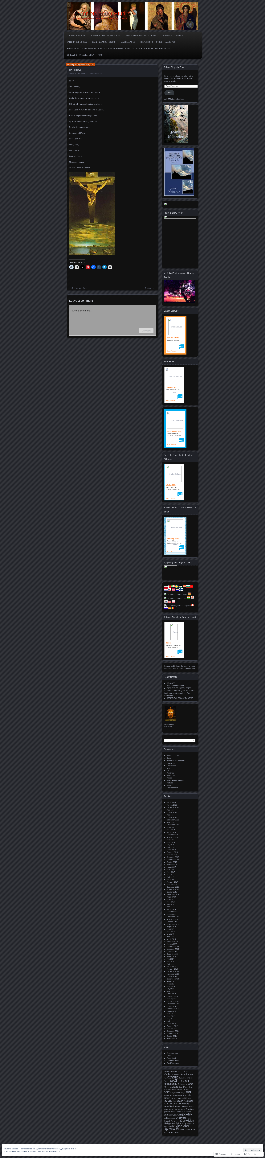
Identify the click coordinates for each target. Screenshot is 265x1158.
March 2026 (171, 802)
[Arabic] (180, 587)
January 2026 (172, 805)
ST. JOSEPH (171, 683)
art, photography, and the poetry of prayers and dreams (100, 18)
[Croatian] (166, 590)
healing (175, 1095)
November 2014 (173, 949)
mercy (180, 1106)
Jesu (189, 1098)
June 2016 (171, 902)
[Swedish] (176, 587)
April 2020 (170, 822)
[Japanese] (192, 598)
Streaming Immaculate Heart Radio (85, 55)
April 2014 (170, 964)
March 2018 (171, 850)
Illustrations (171, 763)
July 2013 (170, 984)
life (168, 770)
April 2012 (170, 1021)
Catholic (171, 1077)
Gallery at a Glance (173, 36)
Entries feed (171, 1058)
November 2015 (173, 919)
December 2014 (173, 947)
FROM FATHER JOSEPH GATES (179, 688)
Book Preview (171, 351)
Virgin (176, 1132)
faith (167, 1092)
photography (169, 1115)
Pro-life (189, 1118)
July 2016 (170, 899)
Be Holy (77, 65)
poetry (187, 1114)
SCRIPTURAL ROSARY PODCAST (180, 698)
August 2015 (171, 927)
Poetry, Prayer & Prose (175, 780)
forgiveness (175, 1093)
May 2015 (170, 934)
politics (167, 1118)
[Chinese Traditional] (191, 587)
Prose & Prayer (170, 1121)
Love (181, 1103)
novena (177, 1109)
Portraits (170, 783)
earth (169, 1089)
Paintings (170, 773)
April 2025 (170, 810)
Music (185, 1107)
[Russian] (166, 609)
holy (184, 1095)
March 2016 (171, 909)
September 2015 (173, 924)
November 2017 (173, 860)
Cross (166, 1087)
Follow (169, 93)
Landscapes (171, 765)
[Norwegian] (169, 602)
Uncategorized (82, 74)
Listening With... (172, 387)
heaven (180, 1095)
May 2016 (170, 904)
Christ (168, 1080)
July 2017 (170, 870)
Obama (183, 1109)
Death (181, 1087)
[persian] (166, 587)
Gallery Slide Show (77, 42)
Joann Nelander (185, 1101)
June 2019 (171, 830)
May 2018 (170, 845)
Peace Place (180, 1112)
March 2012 (171, 1024)
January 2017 (172, 884)
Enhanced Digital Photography (141, 36)
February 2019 (172, 835)
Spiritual (182, 1129)
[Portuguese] (177, 606)
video (171, 1132)
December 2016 (173, 887)
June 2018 (171, 842)
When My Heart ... (174, 539)
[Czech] (169, 590)
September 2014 (173, 954)
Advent (174, 1071)
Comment (146, 331)
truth (193, 1130)
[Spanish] (169, 609)
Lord (175, 1103)
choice (189, 1078)
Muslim (191, 1107)
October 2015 (172, 922)
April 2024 (170, 815)
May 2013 (170, 989)
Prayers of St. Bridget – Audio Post (158, 42)
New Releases (128, 42)
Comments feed (173, 1061)
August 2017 (171, 867)
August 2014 (171, 957)
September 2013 (173, 979)
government (168, 1095)
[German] (189, 594)
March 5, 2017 (88, 65)
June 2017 (171, 872)
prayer (181, 1117)
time (188, 1130)
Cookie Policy (54, 1151)
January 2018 (172, 855)
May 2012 (170, 1019)
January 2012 (172, 1029)
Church (189, 1084)
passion (167, 1112)
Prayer (169, 785)
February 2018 (172, 852)
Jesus (168, 1100)
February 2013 (172, 996)
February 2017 (172, 882)
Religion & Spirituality (175, 1123)
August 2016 (171, 897)
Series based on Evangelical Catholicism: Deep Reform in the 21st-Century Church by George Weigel (119, 48)
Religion (189, 1120)
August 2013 (171, 981)
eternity (179, 1089)
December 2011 (173, 1031)
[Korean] (166, 602)
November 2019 (173, 825)
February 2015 (172, 942)
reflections (180, 1121)
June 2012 (171, 1016)
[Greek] (175, 598)
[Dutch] (177, 590)
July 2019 (170, 827)
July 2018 (170, 840)
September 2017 (173, 865)
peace (173, 1112)
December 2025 (173, 807)
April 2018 (170, 847)
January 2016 (172, 914)
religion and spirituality (176, 1127)
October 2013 (172, 976)
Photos (169, 778)
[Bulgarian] (188, 587)
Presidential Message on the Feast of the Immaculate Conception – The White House (179, 693)
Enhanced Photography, (176, 761)
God (187, 1092)
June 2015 (171, 932)
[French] (175, 594)
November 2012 (173, 1004)
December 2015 (173, 917)
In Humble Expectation (79, 288)
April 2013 (170, 991)
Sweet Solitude (173, 338)
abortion (167, 1072)
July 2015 (170, 929)
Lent (168, 768)
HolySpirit (173, 1098)
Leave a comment (95, 74)
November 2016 (173, 889)
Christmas (181, 1084)
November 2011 (173, 1034)
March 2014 (171, 966)
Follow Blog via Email (174, 67)
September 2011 (173, 1039)
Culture (174, 1086)
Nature (166, 1109)
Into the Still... (171, 485)
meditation (170, 1106)
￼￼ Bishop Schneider (175, 686)
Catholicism (183, 1078)
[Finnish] (181, 590)
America (177, 1075)
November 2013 (173, 974)
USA (165, 1132)
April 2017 (170, 877)
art (192, 1075)
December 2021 (173, 820)
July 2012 (170, 1014)
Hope (179, 1098)
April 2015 (170, 937)
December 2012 (173, 1001)
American (185, 1074)
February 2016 (172, 912)
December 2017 (173, 857)
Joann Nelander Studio (102, 13)
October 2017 (172, 862)
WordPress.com (173, 1063)
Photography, (172, 775)
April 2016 (170, 907)
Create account (172, 1053)
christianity (170, 1083)
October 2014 (172, 952)
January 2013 (172, 999)
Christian (181, 1080)
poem (178, 1114)
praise (172, 1118)
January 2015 (172, 944)
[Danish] (173, 590)
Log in (169, 1056)
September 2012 (173, 1009)
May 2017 (170, 875)
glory (182, 1093)
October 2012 (172, 1006)
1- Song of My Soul (76, 36)
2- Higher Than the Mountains (105, 36)
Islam (184, 1098)
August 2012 (171, 1011)
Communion (149, 288)
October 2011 (172, 1036)
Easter (169, 758)
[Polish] (173, 602)
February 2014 (172, 969)
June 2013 (171, 986)
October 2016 (172, 892)
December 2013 (173, 971)
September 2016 (173, 894)
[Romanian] (172, 609)
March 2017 (171, 880)
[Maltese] (169, 587)
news (171, 1109)
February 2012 (172, 1026)
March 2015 (171, 939)
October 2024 (172, 812)
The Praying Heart (174, 431)
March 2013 (171, 994)
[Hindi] (188, 598)
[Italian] (173, 587)
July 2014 (170, 959)
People (188, 1112)
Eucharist (186, 1089)
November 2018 (173, 837)
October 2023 (172, 817)
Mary (186, 1103)
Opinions (190, 1109)
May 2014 (170, 962)
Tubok (168, 643)
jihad (174, 1101)
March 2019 (171, 832)
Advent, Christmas (173, 756)
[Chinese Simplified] (184, 587)
